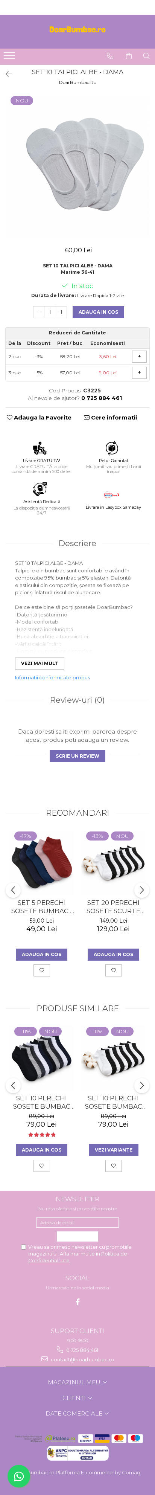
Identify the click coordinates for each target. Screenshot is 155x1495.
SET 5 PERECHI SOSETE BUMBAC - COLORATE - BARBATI (41, 907)
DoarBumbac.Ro (77, 82)
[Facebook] (77, 1302)
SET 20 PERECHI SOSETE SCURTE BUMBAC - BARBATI (113, 907)
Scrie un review (77, 756)
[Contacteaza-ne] (110, 56)
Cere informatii (113, 417)
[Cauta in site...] (146, 56)
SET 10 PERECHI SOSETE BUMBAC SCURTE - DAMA (113, 1102)
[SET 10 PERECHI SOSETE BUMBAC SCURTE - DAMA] (113, 1058)
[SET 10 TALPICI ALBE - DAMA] (77, 167)
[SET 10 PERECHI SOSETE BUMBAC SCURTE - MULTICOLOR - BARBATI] (41, 1058)
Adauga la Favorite (41, 417)
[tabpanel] (77, 167)
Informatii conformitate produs (52, 677)
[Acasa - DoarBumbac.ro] (77, 31)
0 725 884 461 (81, 1350)
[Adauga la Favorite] (41, 970)
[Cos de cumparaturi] (129, 56)
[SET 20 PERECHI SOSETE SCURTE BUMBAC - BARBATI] (113, 862)
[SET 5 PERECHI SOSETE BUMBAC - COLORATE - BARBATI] (41, 862)
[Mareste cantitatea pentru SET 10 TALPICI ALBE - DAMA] (61, 312)
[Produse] (10, 58)
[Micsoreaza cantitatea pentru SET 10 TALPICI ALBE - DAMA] (38, 312)
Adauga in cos (98, 312)
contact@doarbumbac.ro (82, 1359)
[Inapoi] (5, 74)
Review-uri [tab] (77, 700)
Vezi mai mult (39, 663)
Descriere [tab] (77, 543)
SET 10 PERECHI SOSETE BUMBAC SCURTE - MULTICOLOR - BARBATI (41, 1102)
